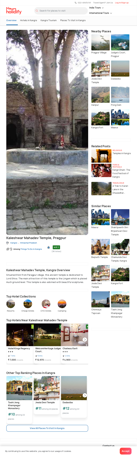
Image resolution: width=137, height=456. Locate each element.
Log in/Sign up (122, 2)
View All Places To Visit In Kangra (47, 428)
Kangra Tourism (49, 20)
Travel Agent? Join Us (103, 2)
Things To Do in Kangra (31, 249)
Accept (126, 451)
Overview (11, 20)
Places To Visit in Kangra (72, 20)
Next (84, 340)
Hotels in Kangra (28, 20)
